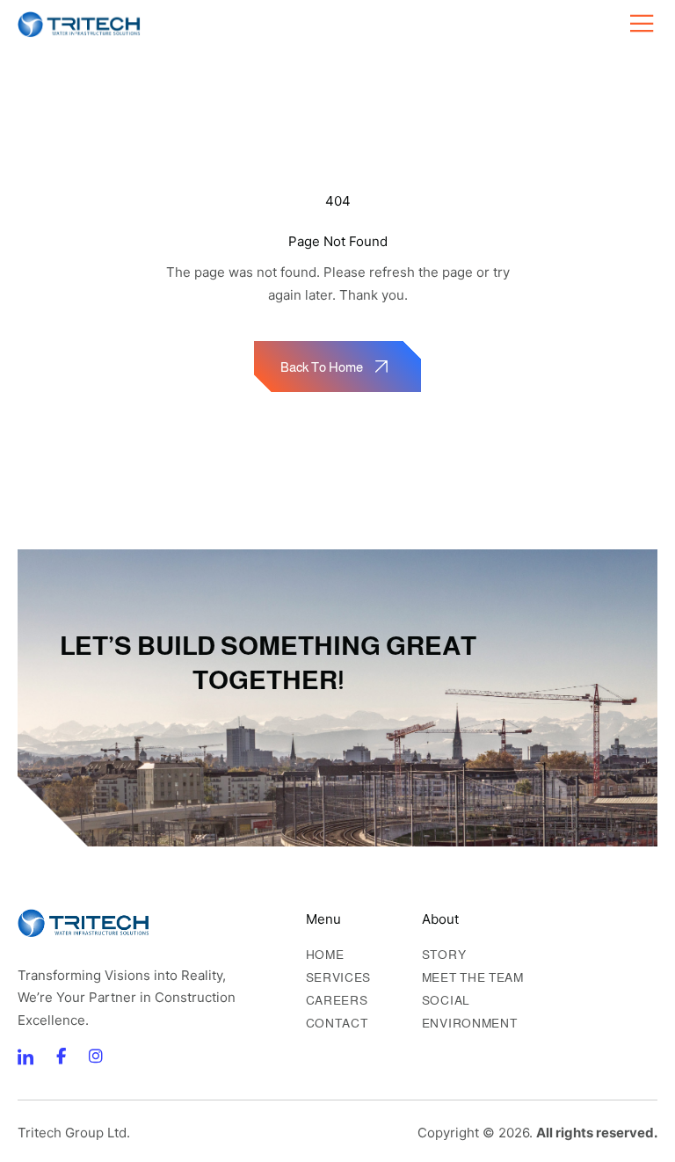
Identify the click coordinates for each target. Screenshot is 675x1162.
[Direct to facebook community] (25, 1056)
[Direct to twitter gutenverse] (96, 1056)
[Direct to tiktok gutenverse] (61, 1056)
